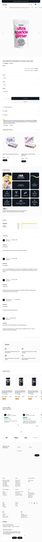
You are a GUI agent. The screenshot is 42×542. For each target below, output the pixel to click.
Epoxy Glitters (5, 484)
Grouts (4, 491)
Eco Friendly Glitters (6, 481)
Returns (4, 505)
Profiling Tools (30, 495)
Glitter (6, 7)
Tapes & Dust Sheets (31, 493)
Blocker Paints (17, 484)
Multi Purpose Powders (19, 491)
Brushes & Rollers (31, 492)
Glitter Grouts (5, 492)
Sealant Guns (30, 496)
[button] (3, 33)
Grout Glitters (5, 483)
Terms (16, 504)
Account (16, 502)
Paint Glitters (5, 482)
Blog (3, 503)
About (4, 502)
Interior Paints (17, 480)
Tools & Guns (5, 495)
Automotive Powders (18, 495)
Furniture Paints (18, 483)
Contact (16, 503)
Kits (28, 491)
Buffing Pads (30, 497)
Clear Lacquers (30, 480)
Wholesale (4, 506)
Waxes (29, 481)
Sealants (4, 493)
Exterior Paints (17, 481)
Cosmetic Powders (18, 493)
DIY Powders (17, 492)
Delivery (4, 504)
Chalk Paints (17, 482)
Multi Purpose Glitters (6, 480)
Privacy (16, 505)
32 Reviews (11, 63)
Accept (14, 537)
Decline (20, 537)
